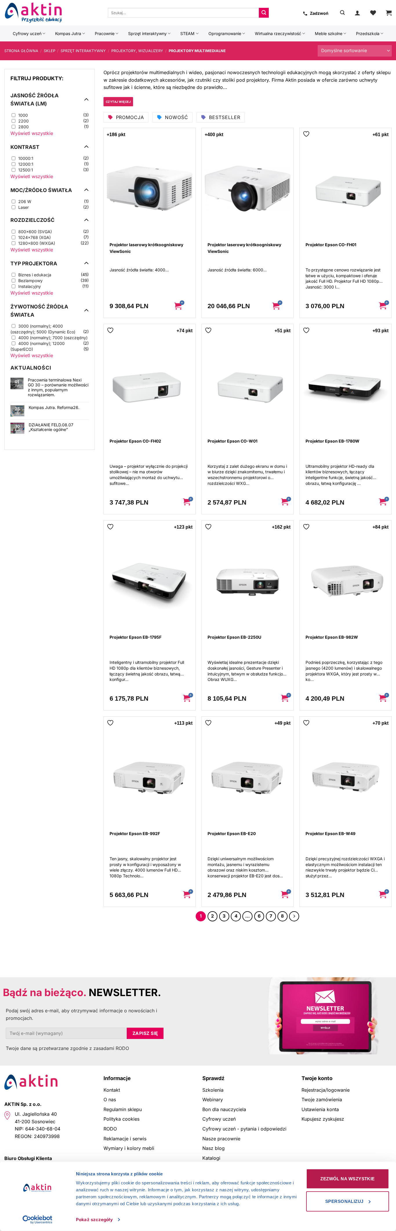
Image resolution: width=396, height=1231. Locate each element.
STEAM (187, 33)
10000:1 (25, 158)
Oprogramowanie (224, 33)
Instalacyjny (29, 286)
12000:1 (25, 164)
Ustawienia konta (320, 1109)
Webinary (212, 1099)
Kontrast (24, 147)
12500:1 (25, 169)
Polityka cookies (121, 1119)
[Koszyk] (389, 12)
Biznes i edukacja (34, 274)
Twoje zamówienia (321, 1099)
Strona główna (21, 51)
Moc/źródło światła (41, 190)
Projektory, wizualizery (137, 51)
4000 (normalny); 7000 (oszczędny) (53, 337)
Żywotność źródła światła (39, 311)
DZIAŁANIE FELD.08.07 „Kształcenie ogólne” (51, 427)
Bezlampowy (30, 280)
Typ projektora (33, 263)
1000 (23, 115)
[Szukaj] (342, 12)
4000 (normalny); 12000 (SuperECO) (37, 346)
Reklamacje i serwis (124, 1138)
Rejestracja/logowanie (325, 1090)
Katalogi (211, 1158)
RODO (110, 1129)
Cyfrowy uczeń (27, 33)
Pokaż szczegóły (94, 1219)
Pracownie (105, 33)
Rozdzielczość (32, 220)
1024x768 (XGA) (34, 237)
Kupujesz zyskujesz (322, 1119)
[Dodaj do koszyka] (182, 306)
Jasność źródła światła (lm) (34, 99)
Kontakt (111, 1090)
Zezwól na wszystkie (347, 1178)
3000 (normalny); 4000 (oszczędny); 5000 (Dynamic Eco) (42, 329)
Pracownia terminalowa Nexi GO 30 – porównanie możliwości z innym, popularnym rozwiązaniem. (58, 387)
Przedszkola (367, 33)
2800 (23, 126)
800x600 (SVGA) (35, 231)
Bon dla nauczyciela (224, 1109)
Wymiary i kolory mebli (128, 1148)
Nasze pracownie (221, 1138)
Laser (23, 207)
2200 (23, 120)
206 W (24, 201)
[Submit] (264, 13)
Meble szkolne (328, 33)
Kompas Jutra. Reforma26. (54, 407)
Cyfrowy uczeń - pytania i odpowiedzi (244, 1129)
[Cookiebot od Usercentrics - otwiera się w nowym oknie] (37, 1219)
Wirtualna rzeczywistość (278, 33)
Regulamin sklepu (122, 1109)
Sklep (49, 51)
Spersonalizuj (344, 1201)
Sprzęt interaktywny (147, 33)
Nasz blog (213, 1148)
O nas (109, 1099)
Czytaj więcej (118, 101)
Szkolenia (213, 1090)
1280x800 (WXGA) (36, 243)
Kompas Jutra (68, 33)
